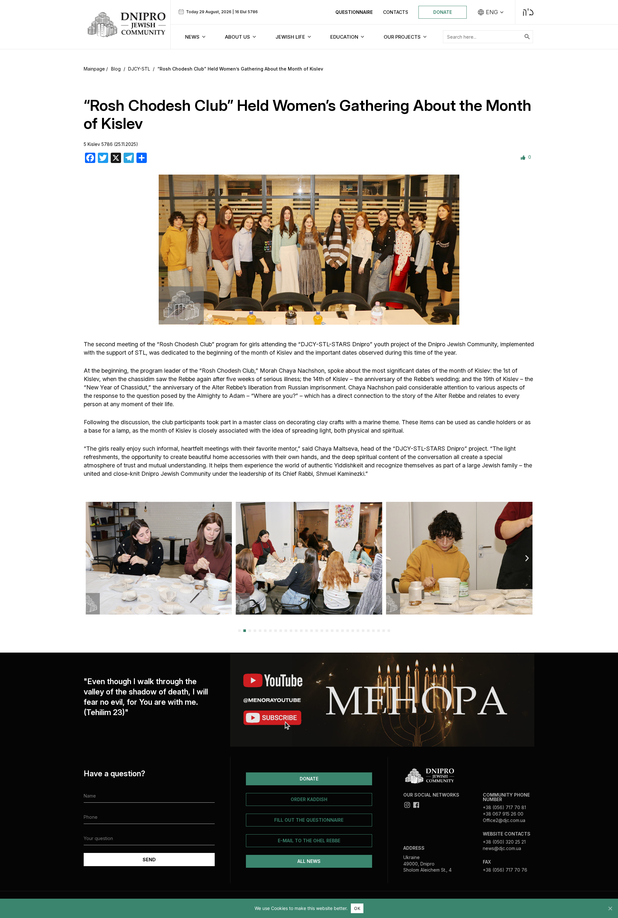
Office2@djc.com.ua (504, 820)
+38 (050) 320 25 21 (504, 842)
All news (309, 861)
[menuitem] (490, 12)
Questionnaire (354, 12)
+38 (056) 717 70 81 (504, 807)
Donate (442, 12)
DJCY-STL (139, 69)
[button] (91, 558)
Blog (116, 69)
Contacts (395, 12)
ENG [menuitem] (492, 12)
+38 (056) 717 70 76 (505, 870)
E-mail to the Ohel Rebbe (309, 840)
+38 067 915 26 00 (503, 814)
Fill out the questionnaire (308, 820)
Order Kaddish (309, 799)
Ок (357, 908)
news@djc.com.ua (502, 848)
